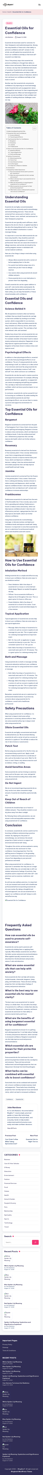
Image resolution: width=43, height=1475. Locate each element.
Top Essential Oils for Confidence (18, 139)
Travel (6, 1227)
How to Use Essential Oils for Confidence (20, 148)
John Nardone (14, 1107)
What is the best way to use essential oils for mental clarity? (22, 179)
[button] (12, 1128)
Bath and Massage (15, 154)
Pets (5, 1207)
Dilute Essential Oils (15, 158)
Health (9, 12)
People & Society (10, 1203)
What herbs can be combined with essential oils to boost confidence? (22, 190)
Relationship (8, 1211)
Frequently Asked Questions (16, 169)
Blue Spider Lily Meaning (13, 1285)
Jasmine (12, 144)
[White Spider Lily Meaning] (8, 1259)
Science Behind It (15, 135)
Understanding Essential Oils (16, 131)
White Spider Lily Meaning (14, 1266)
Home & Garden (9, 1199)
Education (7, 1171)
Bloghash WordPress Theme (21, 1471)
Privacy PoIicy (7, 1344)
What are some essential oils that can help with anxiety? (22, 176)
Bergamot (13, 141)
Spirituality (8, 1215)
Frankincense (14, 146)
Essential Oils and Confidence (17, 133)
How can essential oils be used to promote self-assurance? (22, 172)
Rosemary (13, 143)
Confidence (9, 1099)
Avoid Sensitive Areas (16, 162)
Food (6, 1187)
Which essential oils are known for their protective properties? (21, 187)
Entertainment (9, 1175)
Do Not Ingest (14, 164)
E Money (7, 1167)
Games (6, 1191)
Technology (8, 1223)
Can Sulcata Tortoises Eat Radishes (16, 1383)
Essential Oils (19, 1099)
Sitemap (5, 1347)
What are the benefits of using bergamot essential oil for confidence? (21, 183)
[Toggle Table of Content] (33, 128)
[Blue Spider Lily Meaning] (8, 1278)
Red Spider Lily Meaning (13, 1303)
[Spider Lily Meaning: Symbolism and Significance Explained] (8, 1315)
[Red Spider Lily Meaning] (8, 1297)
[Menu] (39, 4)
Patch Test (13, 160)
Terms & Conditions (9, 1350)
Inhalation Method (15, 150)
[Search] (35, 1242)
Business (7, 1159)
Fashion (7, 1179)
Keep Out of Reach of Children (18, 165)
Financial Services (10, 1183)
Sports (6, 1219)
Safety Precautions (14, 156)
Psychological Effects (16, 137)
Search (7, 1236)
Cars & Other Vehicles (11, 1163)
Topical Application (16, 152)
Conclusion (11, 167)
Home (4, 12)
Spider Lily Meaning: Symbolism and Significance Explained (17, 1323)
